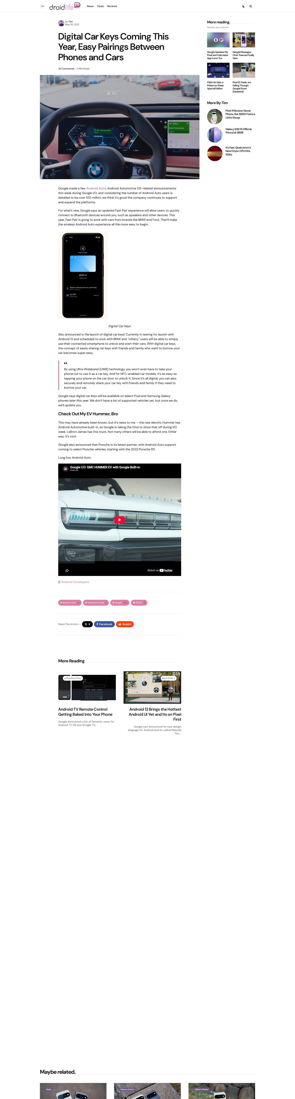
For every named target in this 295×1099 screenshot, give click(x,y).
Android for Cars (97, 602)
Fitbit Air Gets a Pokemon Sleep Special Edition (215, 85)
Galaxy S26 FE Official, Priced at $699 (239, 130)
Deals (48, 1089)
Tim (71, 21)
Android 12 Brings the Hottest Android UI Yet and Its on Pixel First (155, 714)
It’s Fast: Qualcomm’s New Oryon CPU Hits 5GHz (238, 151)
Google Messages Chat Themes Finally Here (243, 55)
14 (66, 68)
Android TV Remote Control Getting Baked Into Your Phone (85, 712)
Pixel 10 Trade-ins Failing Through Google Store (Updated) (242, 87)
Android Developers (75, 582)
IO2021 (140, 602)
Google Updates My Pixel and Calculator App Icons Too (217, 55)
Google (121, 602)
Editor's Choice (127, 1089)
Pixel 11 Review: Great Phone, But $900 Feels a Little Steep (240, 114)
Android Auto (71, 602)
